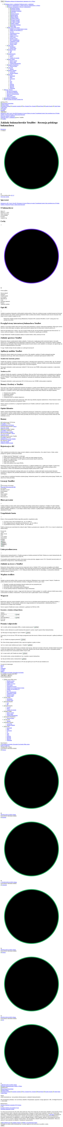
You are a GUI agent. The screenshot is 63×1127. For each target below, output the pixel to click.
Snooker (14, 70)
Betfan (16, 15)
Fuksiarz (17, 8)
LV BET (17, 22)
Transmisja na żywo (15, 33)
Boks (11, 77)
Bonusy (11, 89)
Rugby (13, 59)
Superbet (17, 9)
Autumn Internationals (15, 63)
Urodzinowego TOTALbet (7, 425)
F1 (10, 80)
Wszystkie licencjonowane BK (8, 487)
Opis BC (15, 203)
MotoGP (12, 87)
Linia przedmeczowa (50, 113)
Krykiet (14, 49)
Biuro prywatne (31, 113)
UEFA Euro (13, 37)
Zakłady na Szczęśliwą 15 (16, 30)
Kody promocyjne (18, 99)
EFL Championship (14, 40)
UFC (11, 81)
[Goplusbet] (4, 885)
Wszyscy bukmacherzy (25, 7)
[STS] (2, 1020)
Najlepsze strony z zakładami (26, 4)
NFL (11, 82)
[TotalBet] (3, 423)
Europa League (13, 42)
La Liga (12, 31)
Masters (12, 69)
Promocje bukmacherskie (13, 94)
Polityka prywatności (10, 1107)
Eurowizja (12, 78)
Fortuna (17, 13)
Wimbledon (12, 47)
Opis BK (15, 113)
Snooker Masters (14, 73)
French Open (13, 48)
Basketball (12, 76)
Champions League (14, 41)
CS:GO (12, 55)
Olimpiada (12, 88)
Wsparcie (7, 114)
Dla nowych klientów (12, 91)
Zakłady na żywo (14, 36)
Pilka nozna (17, 27)
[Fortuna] (3, 952)
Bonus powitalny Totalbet (7, 432)
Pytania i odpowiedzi (15, 114)
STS (14, 12)
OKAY (2, 1125)
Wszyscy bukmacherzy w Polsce (32, 5)
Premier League (14, 38)
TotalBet (17, 20)
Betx (14, 26)
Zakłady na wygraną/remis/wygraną (18, 29)
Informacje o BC (5, 203)
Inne (11, 74)
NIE (10, 675)
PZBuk (16, 18)
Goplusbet (18, 11)
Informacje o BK (5, 113)
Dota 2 (11, 56)
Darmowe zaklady (11, 96)
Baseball (12, 85)
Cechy (11, 113)
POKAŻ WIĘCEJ (5, 745)
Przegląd (3, 110)
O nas (17, 1107)
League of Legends (14, 58)
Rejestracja (20, 113)
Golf (12, 67)
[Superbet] (3, 817)
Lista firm (51, 1114)
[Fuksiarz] (3, 749)
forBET (17, 23)
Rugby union (13, 62)
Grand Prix (12, 71)
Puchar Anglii (13, 44)
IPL (11, 52)
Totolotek (18, 24)
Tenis (12, 45)
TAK (3, 675)
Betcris (16, 16)
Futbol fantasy (13, 34)
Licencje (25, 113)
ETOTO (17, 19)
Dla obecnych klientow (12, 92)
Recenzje (23, 114)
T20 (11, 51)
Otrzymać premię (8, 196)
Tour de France (13, 66)
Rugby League (13, 60)
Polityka (12, 84)
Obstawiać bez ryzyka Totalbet (8, 439)
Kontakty (3, 1107)
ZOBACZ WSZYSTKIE (7, 443)
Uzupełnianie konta (40, 113)
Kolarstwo (15, 65)
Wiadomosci (14, 98)
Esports (14, 53)
